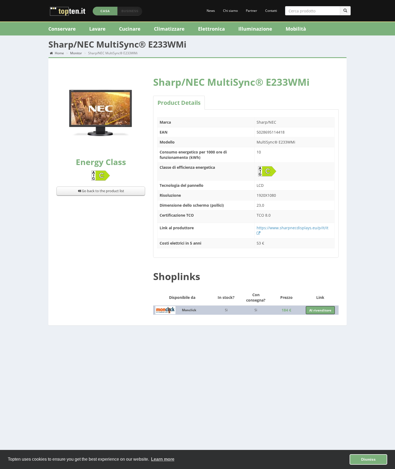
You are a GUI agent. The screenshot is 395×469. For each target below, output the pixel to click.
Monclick (189, 310)
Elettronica (211, 29)
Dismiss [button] (368, 459)
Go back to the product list (102, 190)
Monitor (76, 53)
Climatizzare (169, 29)
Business (129, 11)
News (211, 10)
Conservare (62, 29)
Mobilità (296, 29)
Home (59, 53)
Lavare (97, 29)
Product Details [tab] (178, 102)
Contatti (271, 10)
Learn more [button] (162, 459)
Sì (226, 310)
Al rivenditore (320, 310)
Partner (251, 10)
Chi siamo (230, 10)
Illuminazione (255, 29)
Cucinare (130, 29)
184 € (286, 310)
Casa (105, 11)
